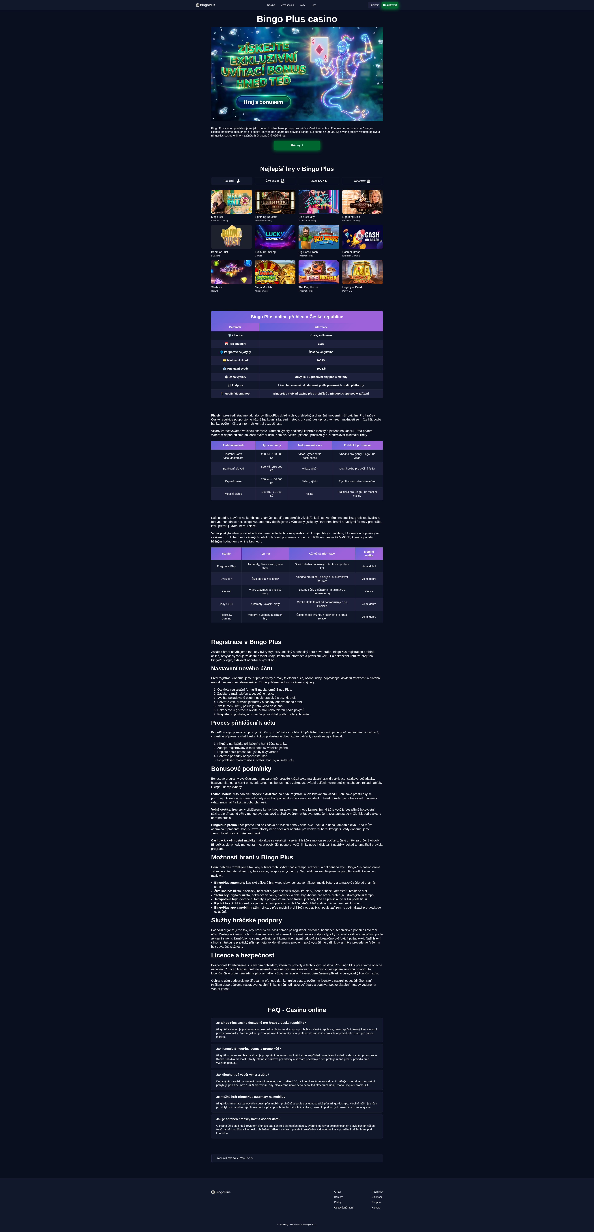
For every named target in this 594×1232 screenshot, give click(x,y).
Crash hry (316, 181)
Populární (229, 181)
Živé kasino (273, 181)
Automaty (360, 181)
